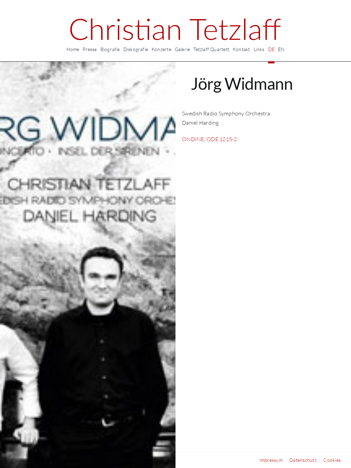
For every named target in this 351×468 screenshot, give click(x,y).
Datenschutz (303, 460)
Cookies (332, 460)
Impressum (271, 460)
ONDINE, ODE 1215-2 (209, 139)
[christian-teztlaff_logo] (175, 21)
